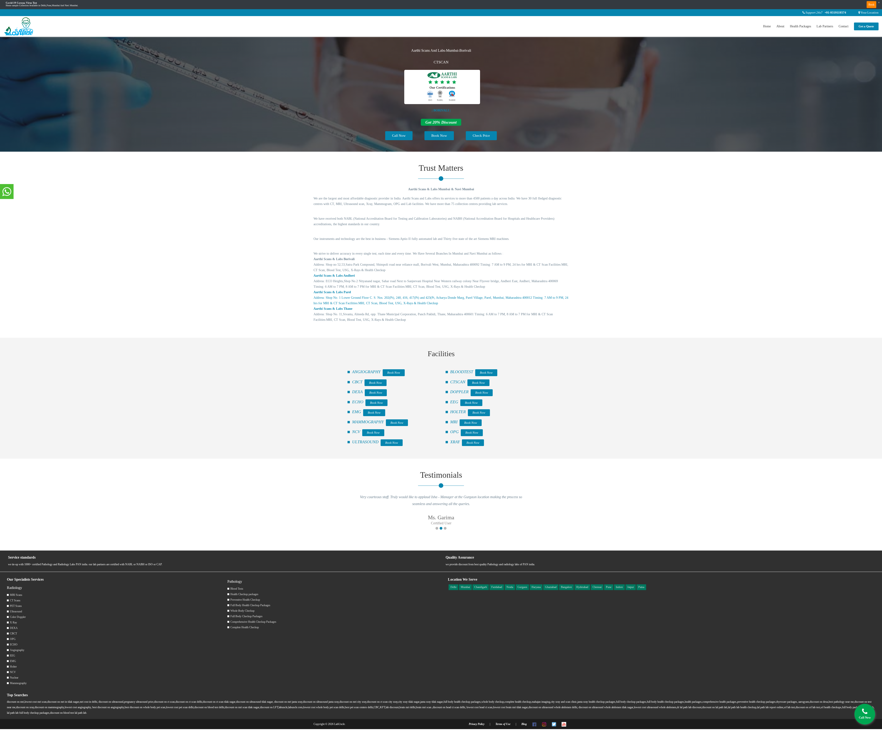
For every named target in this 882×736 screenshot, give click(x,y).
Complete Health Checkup (244, 627)
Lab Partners (825, 26)
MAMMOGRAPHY (368, 422)
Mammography (18, 683)
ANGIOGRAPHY (366, 371)
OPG (454, 431)
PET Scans (16, 606)
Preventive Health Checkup (245, 599)
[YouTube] (564, 724)
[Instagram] (544, 724)
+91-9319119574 (835, 12)
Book (871, 4)
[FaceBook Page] (534, 724)
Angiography (17, 650)
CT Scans (15, 600)
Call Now (399, 135)
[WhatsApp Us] (6, 192)
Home (767, 26)
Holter (13, 666)
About (780, 26)
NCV (356, 431)
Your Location (870, 12)
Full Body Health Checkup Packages (250, 605)
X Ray (13, 622)
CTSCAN (457, 382)
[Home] (18, 26)
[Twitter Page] (554, 724)
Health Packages (800, 26)
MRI (454, 422)
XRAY (455, 442)
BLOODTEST (461, 371)
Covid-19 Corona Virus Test (21, 3)
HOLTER (458, 411)
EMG (356, 411)
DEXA (357, 391)
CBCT (357, 382)
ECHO (357, 402)
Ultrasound (16, 611)
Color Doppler (18, 617)
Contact (843, 26)
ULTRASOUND (365, 442)
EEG (454, 402)
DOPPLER (459, 391)
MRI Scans (16, 595)
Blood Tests (236, 588)
